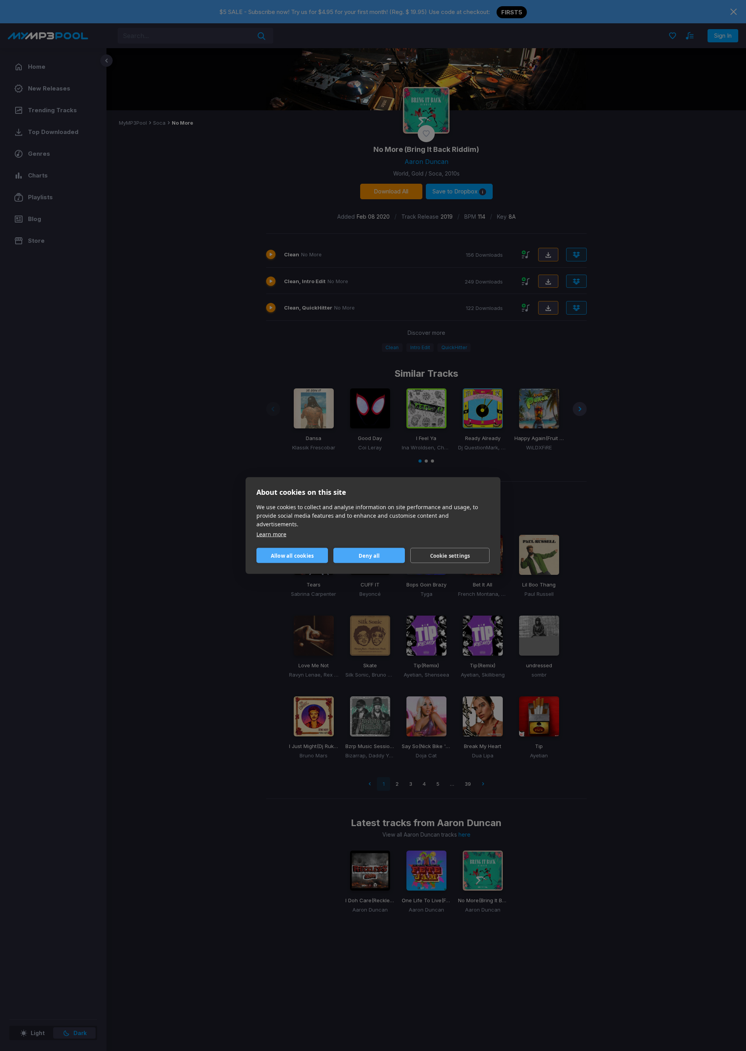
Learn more (271, 534)
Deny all (369, 555)
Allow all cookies (292, 555)
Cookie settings (450, 555)
